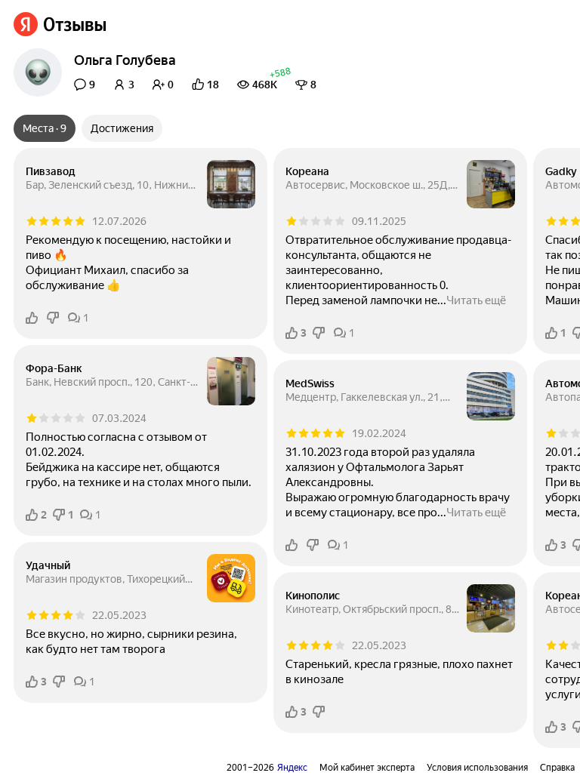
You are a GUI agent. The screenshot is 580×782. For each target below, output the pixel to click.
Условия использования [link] (477, 767)
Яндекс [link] (292, 767)
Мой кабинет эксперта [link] (367, 767)
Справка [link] (557, 767)
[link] (60, 24)
